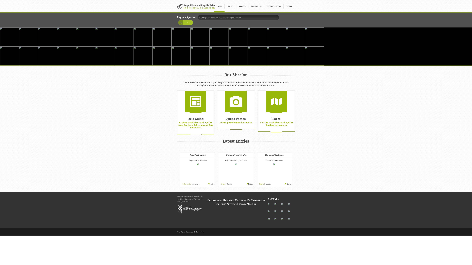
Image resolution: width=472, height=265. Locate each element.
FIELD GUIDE (256, 6)
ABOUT (230, 6)
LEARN (289, 6)
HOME (219, 6)
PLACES (242, 6)
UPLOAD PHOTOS (274, 6)
